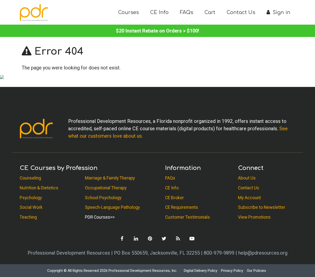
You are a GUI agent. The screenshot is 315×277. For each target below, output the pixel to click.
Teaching (28, 217)
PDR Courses (97, 217)
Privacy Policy (232, 270)
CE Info (159, 12)
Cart (210, 12)
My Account (249, 197)
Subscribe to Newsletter (261, 207)
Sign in (280, 12)
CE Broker (174, 197)
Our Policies (256, 270)
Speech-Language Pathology (112, 207)
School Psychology (103, 197)
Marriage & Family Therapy (110, 178)
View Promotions (254, 217)
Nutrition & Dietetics (39, 187)
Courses (128, 12)
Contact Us (241, 12)
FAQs (186, 12)
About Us (247, 178)
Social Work (31, 207)
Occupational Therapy (105, 187)
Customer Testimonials (187, 217)
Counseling (30, 178)
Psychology (31, 197)
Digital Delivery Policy (200, 270)
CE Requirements (181, 207)
